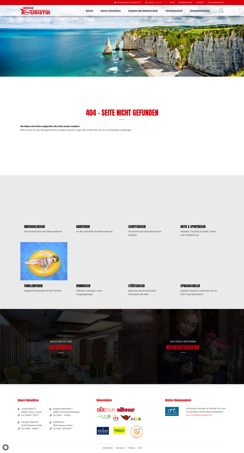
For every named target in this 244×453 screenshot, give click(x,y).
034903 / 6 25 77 (155, 2)
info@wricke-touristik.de (129, 2)
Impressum (120, 448)
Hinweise (131, 448)
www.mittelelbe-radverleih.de (199, 415)
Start (172, 2)
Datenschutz (108, 448)
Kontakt (200, 2)
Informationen (185, 2)
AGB (139, 448)
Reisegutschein (174, 11)
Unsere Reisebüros (111, 11)
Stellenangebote (216, 2)
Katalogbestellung (200, 11)
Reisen (89, 11)
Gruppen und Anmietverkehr (143, 11)
